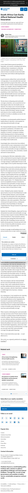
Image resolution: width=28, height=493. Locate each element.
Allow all (14, 254)
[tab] (11, 393)
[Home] (5, 9)
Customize (13, 258)
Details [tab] (14, 237)
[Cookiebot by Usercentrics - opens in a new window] (20, 233)
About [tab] (22, 237)
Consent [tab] (5, 237)
